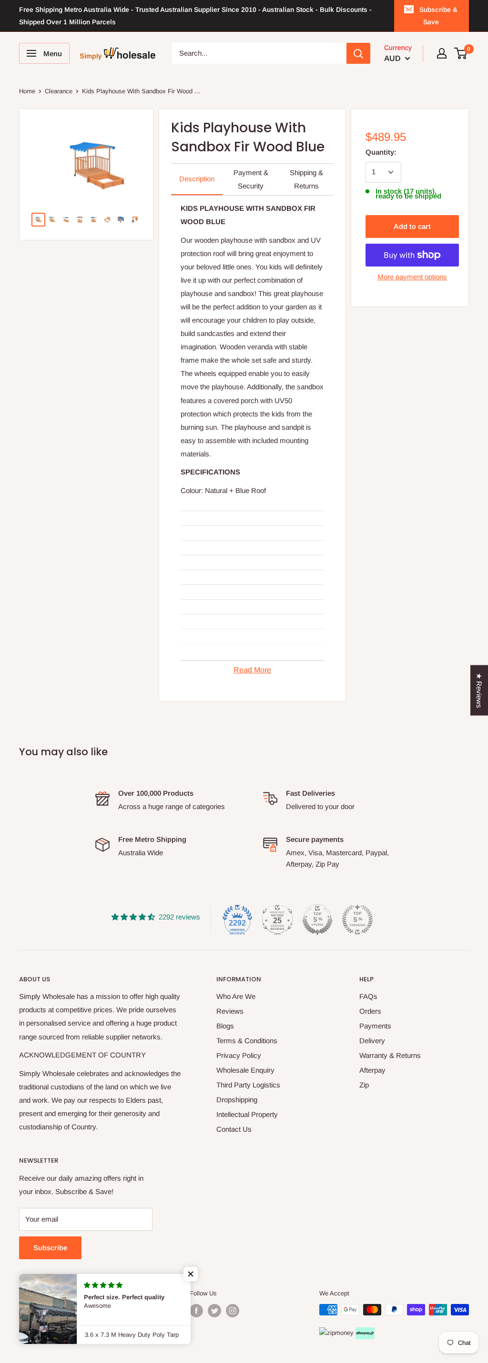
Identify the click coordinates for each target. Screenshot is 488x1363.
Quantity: (381, 152)
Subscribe (50, 1248)
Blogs (225, 1026)
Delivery (372, 1041)
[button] (190, 1274)
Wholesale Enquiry (245, 1070)
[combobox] (259, 53)
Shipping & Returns (306, 179)
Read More (252, 670)
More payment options (412, 277)
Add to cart (412, 226)
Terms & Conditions (246, 1041)
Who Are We (235, 996)
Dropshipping (236, 1100)
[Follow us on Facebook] (196, 1310)
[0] (461, 53)
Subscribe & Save (438, 16)
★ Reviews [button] (479, 690)
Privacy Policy (238, 1055)
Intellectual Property (247, 1114)
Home (27, 91)
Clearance (58, 91)
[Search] (358, 53)
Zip (364, 1085)
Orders (370, 1011)
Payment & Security (251, 179)
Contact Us (234, 1129)
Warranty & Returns (390, 1055)
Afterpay (372, 1070)
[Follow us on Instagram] (232, 1310)
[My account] (442, 53)
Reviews (230, 1011)
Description (196, 179)
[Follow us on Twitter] (214, 1310)
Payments (375, 1026)
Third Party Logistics (248, 1085)
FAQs (368, 996)
